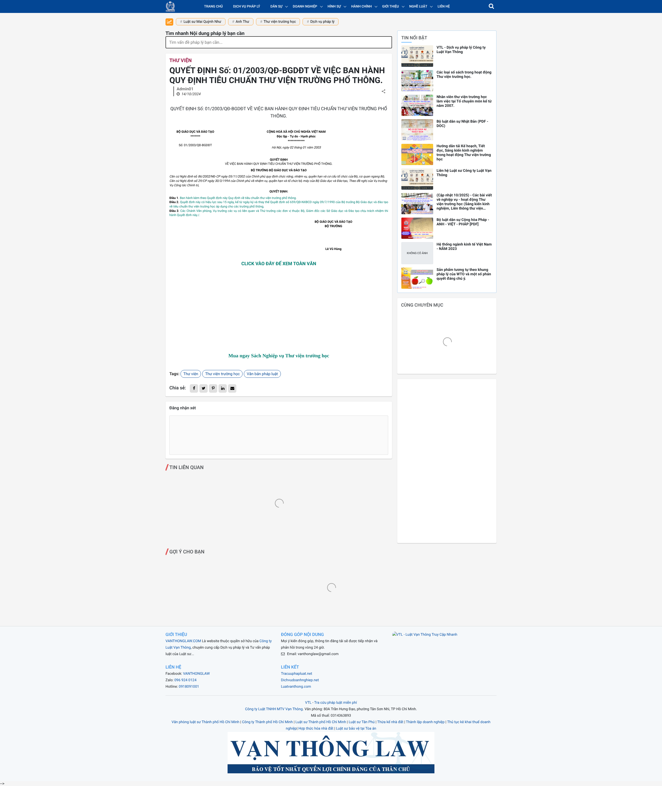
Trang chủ (213, 7)
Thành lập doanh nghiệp (425, 722)
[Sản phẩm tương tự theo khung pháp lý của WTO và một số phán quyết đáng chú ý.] (417, 278)
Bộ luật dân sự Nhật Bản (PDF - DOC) (462, 123)
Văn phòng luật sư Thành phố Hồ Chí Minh (205, 722)
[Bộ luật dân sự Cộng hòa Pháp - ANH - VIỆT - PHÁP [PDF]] (417, 228)
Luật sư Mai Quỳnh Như (202, 22)
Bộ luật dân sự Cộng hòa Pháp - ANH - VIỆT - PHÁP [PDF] (463, 222)
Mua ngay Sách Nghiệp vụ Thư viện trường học (278, 356)
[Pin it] (213, 388)
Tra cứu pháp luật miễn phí (335, 703)
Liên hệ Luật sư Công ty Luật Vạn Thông (464, 172)
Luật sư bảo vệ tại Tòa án (356, 728)
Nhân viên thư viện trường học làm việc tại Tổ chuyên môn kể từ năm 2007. (464, 101)
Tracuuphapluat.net (296, 674)
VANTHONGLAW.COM (183, 641)
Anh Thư (242, 22)
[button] (491, 6)
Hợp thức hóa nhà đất (315, 728)
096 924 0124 (185, 680)
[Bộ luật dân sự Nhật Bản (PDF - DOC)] (417, 129)
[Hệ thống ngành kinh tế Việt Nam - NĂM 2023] (417, 253)
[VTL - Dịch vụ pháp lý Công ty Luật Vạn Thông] (417, 55)
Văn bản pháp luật (262, 374)
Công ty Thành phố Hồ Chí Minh (267, 722)
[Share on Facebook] (194, 388)
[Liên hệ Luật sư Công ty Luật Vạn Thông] (417, 179)
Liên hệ (444, 7)
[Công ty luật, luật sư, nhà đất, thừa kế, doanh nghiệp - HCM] (170, 6)
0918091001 (189, 687)
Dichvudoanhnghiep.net (300, 680)
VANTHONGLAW (196, 674)
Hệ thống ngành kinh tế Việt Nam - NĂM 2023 (464, 246)
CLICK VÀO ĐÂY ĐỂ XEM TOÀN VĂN (278, 263)
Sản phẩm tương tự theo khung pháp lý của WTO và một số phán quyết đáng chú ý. (464, 274)
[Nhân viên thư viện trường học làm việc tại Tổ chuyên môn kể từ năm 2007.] (417, 105)
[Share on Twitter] (203, 388)
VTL (308, 703)
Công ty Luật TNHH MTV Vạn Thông (274, 709)
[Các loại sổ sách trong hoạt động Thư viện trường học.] (417, 80)
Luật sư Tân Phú (361, 722)
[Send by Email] (232, 388)
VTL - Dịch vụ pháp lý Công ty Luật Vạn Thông (461, 49)
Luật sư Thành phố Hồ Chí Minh (321, 722)
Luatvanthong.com (296, 687)
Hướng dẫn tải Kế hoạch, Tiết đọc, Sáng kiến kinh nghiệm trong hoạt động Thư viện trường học (464, 152)
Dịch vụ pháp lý (246, 7)
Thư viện (180, 60)
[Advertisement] (278, 311)
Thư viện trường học (280, 22)
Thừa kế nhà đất (390, 722)
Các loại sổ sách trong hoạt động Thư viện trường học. (464, 74)
